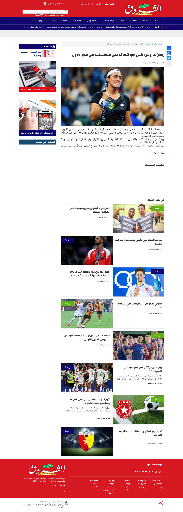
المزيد (23, 21)
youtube (96, 4)
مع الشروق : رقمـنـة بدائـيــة (31, 53)
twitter (82, 4)
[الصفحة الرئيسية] (144, 7)
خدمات (95, 483)
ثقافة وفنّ (91, 21)
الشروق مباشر (38, 21)
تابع (64, 491)
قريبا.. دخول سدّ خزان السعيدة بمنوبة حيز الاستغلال (149, 27)
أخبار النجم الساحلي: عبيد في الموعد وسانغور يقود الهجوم (90, 401)
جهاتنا (134, 21)
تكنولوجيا (94, 480)
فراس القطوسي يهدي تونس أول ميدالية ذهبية (138, 242)
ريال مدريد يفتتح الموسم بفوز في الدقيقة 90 (143, 369)
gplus (93, 4)
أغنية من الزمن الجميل (108, 491)
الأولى (162, 153)
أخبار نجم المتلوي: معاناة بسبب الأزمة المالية (140, 433)
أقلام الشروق (157, 480)
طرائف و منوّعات (107, 486)
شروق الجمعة (140, 486)
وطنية (146, 21)
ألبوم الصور (142, 480)
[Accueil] (46, 469)
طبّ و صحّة (126, 486)
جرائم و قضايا (108, 21)
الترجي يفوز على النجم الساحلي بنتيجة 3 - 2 (139, 305)
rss (89, 4)
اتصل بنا (38, 15)
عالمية (66, 21)
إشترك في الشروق (55, 3)
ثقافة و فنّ (158, 483)
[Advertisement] (37, 182)
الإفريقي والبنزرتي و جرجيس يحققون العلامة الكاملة (89, 210)
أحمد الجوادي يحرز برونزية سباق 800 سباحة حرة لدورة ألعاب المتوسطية (90, 273)
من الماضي (142, 490)
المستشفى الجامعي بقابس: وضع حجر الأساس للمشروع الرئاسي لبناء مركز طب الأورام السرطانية (75, 27)
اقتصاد (78, 21)
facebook (85, 4)
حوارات (111, 483)
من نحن (53, 485)
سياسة (158, 21)
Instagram (99, 4)
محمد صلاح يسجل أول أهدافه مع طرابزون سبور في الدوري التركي (87, 337)
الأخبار (156, 27)
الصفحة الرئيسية (157, 44)
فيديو (54, 21)
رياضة (123, 21)
